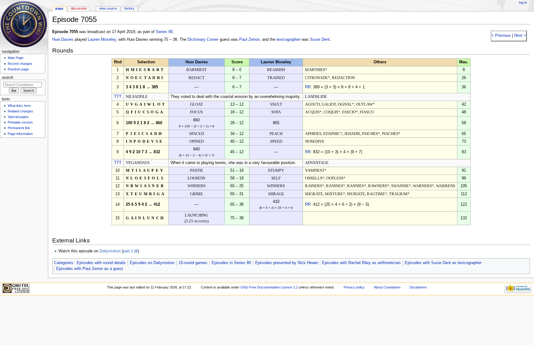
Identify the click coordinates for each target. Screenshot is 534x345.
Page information (20, 134)
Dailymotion (110, 251)
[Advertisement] (22, 186)
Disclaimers (418, 287)
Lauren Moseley (102, 39)
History (129, 8)
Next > (519, 35)
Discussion (79, 8)
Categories (63, 263)
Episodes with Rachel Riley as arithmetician (361, 263)
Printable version (20, 122)
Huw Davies (63, 39)
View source (108, 8)
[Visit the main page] (24, 24)
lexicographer (288, 39)
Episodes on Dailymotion (152, 263)
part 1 (128, 251)
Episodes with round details (101, 263)
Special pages (18, 117)
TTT (117, 97)
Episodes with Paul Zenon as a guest (89, 269)
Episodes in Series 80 (231, 263)
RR (308, 87)
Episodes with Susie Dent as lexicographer (443, 263)
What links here (19, 105)
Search (7, 77)
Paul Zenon (249, 39)
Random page (18, 69)
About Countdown (387, 287)
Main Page (15, 58)
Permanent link (19, 128)
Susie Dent (320, 39)
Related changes (20, 111)
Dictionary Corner (203, 39)
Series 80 (164, 32)
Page (59, 8)
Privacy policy (354, 287)
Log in (523, 2)
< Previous (501, 35)
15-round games (193, 263)
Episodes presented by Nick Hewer (286, 263)
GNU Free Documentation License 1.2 (269, 287)
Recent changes (20, 63)
